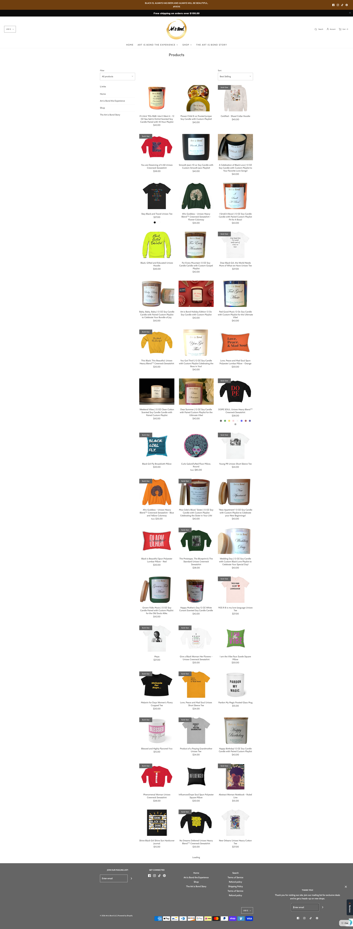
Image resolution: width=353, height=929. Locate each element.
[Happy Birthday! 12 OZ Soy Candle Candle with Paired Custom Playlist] (235, 730)
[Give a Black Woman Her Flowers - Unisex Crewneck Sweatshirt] (196, 638)
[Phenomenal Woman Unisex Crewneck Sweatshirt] (156, 777)
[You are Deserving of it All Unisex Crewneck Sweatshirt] (156, 147)
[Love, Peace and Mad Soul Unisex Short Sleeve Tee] (196, 684)
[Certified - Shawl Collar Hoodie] (235, 98)
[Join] (131, 878)
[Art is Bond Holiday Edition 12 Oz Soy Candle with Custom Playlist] (196, 294)
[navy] (249, 420)
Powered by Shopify (125, 916)
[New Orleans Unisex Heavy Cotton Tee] (235, 823)
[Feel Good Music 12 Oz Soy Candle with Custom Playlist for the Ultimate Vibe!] (235, 294)
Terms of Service (235, 877)
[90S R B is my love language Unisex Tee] (235, 589)
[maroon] (245, 420)
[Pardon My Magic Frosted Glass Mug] (235, 684)
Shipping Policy (235, 886)
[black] (154, 222)
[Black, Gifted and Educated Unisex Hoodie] (156, 245)
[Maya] (156, 638)
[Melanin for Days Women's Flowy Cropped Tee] (156, 684)
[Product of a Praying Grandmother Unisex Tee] (196, 730)
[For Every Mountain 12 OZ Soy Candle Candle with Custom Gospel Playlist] (196, 245)
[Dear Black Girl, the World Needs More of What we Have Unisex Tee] (235, 245)
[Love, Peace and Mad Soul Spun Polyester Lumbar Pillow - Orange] (235, 343)
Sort (219, 70)
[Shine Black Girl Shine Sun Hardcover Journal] (156, 823)
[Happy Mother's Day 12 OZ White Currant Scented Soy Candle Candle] (196, 589)
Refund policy (235, 882)
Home (129, 44)
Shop (102, 108)
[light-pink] (233, 420)
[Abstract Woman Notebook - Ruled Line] (235, 777)
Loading (196, 857)
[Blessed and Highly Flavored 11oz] (156, 730)
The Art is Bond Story (211, 44)
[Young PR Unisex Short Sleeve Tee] (235, 446)
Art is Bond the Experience (112, 101)
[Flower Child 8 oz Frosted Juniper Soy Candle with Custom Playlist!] (196, 98)
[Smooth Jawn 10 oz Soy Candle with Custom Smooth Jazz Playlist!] (196, 147)
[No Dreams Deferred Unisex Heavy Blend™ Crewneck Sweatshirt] (196, 823)
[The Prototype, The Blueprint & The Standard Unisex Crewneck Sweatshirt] (196, 541)
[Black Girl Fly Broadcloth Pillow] (156, 446)
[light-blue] (241, 420)
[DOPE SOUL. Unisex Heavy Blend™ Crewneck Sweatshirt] (235, 391)
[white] (158, 222)
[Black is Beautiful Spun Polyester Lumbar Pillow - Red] (156, 541)
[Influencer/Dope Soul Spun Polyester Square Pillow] (196, 777)
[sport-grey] (235, 424)
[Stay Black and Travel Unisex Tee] (156, 196)
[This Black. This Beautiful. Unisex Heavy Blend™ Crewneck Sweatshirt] (156, 343)
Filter (102, 70)
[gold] (229, 420)
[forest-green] (225, 420)
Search (235, 873)
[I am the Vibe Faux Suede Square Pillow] (235, 638)
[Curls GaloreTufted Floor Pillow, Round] (196, 446)
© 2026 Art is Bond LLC (108, 916)
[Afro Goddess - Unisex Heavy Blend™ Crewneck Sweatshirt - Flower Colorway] (196, 196)
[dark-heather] (237, 420)
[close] (349, 12)
